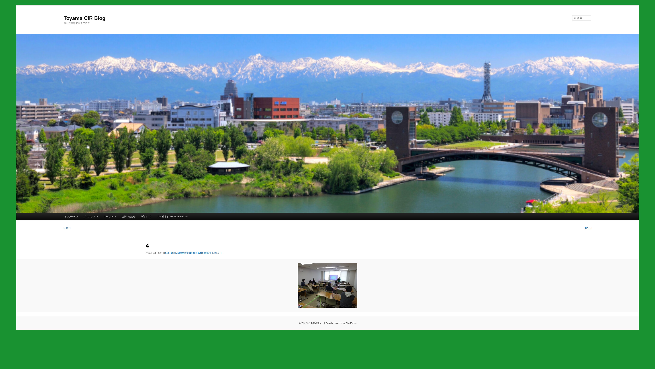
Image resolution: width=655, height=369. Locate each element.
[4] (327, 285)
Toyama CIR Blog (84, 18)
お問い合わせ (128, 216)
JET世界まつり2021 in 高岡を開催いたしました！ (199, 252)
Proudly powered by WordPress (341, 323)
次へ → (588, 227)
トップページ (71, 216)
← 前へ (67, 227)
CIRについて (110, 216)
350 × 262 (170, 252)
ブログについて (91, 216)
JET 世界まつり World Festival (172, 216)
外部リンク (146, 216)
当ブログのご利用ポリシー (311, 323)
